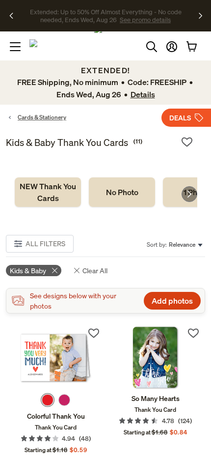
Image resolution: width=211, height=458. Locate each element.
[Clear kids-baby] (54, 270)
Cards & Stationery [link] (42, 117)
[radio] (47, 400)
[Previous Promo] (14, 16)
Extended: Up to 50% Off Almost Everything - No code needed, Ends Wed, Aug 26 (106, 15)
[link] (48, 192)
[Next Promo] (200, 16)
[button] (171, 46)
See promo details (145, 19)
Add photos (172, 300)
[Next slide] (189, 194)
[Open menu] (15, 46)
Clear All (94, 270)
